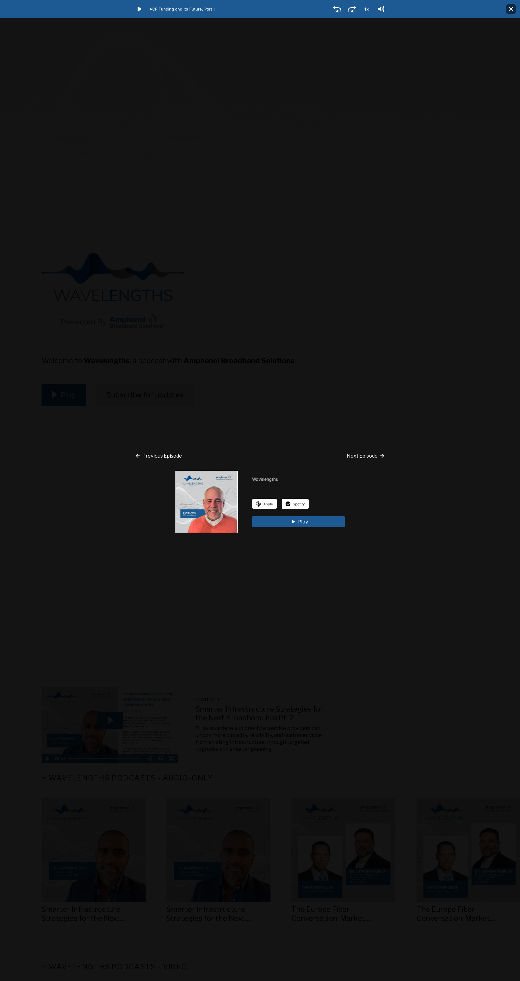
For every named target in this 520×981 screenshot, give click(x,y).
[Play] (139, 9)
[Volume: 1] (380, 9)
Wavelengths (265, 479)
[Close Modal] (511, 9)
